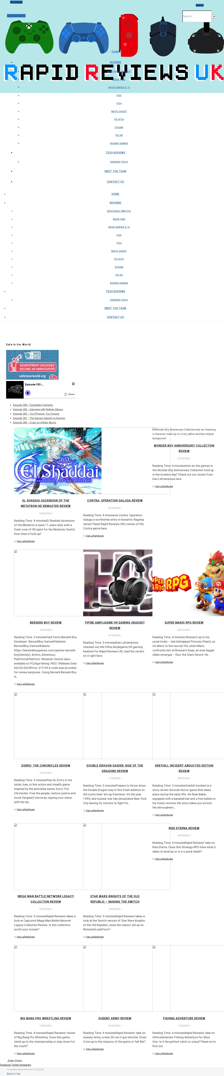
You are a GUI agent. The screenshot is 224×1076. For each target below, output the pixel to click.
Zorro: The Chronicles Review (45, 765)
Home (115, 51)
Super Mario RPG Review (184, 622)
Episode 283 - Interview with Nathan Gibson (38, 409)
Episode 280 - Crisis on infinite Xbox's (34, 422)
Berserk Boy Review (46, 622)
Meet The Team (115, 171)
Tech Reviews (115, 152)
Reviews (115, 62)
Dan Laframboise (25, 541)
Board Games (119, 143)
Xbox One (119, 79)
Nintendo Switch (119, 71)
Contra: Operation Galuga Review (115, 500)
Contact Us (115, 181)
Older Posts (14, 1060)
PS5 (119, 95)
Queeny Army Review (114, 1018)
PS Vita (119, 119)
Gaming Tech (119, 162)
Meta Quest (119, 111)
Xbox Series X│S (119, 87)
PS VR (119, 135)
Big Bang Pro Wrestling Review (45, 1018)
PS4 (119, 103)
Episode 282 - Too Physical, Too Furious (36, 413)
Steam (119, 127)
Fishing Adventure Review (184, 1018)
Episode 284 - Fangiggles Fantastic (33, 405)
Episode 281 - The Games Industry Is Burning (39, 418)
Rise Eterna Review (184, 828)
